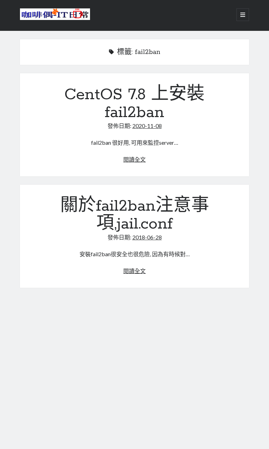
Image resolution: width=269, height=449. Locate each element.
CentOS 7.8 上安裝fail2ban (134, 103)
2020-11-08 (147, 125)
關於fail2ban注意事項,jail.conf (134, 215)
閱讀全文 (134, 159)
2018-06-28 (147, 237)
